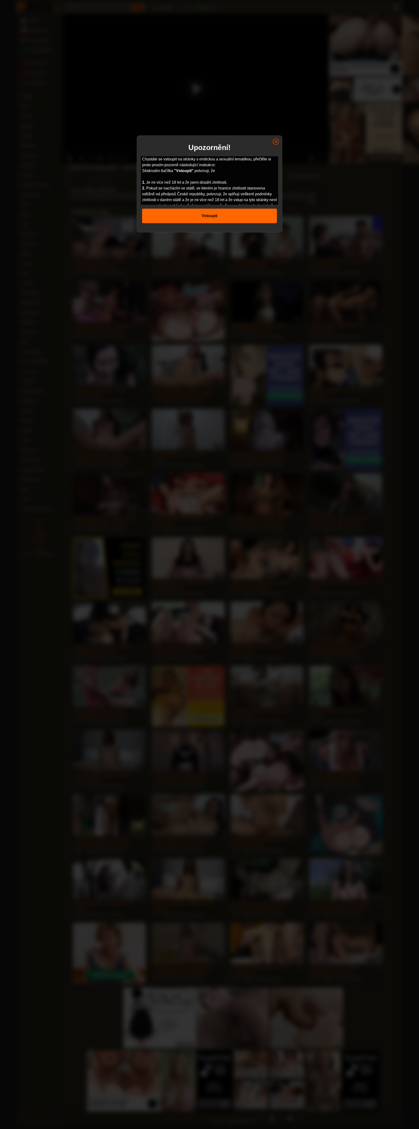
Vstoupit (209, 216)
